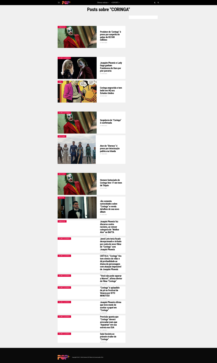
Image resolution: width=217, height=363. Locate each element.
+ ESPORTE (115, 3)
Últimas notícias (102, 3)
